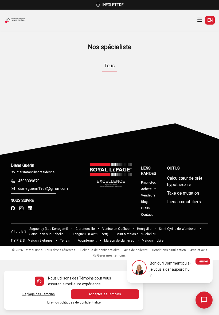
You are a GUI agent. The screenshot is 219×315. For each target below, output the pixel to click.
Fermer (203, 261)
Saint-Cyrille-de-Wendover (178, 229)
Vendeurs (148, 195)
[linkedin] (30, 208)
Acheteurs (149, 189)
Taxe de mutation (183, 193)
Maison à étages (40, 240)
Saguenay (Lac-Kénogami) (48, 229)
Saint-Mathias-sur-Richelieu (136, 234)
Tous (109, 65)
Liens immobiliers (184, 201)
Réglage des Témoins (38, 294)
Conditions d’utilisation (169, 250)
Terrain (65, 240)
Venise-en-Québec (116, 229)
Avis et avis (198, 250)
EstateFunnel (33, 250)
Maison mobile (152, 240)
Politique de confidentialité (100, 250)
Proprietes (148, 182)
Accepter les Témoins (105, 294)
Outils (145, 208)
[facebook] (13, 208)
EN (210, 20)
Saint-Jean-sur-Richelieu (47, 234)
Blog (144, 202)
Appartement (87, 240)
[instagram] (21, 208)
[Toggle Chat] (204, 300)
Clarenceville (85, 229)
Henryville (144, 229)
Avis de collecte (136, 250)
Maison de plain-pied (119, 240)
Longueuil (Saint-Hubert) (90, 234)
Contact (147, 214)
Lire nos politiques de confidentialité (74, 302)
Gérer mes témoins (111, 255)
